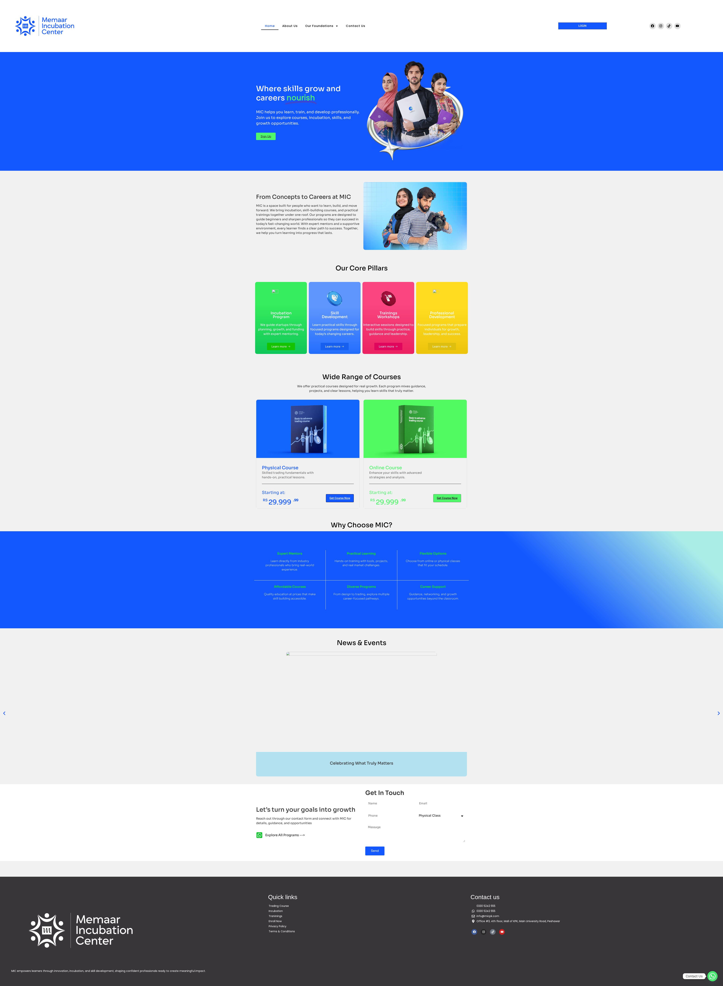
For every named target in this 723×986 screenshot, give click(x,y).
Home (270, 26)
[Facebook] (652, 26)
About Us (290, 26)
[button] (4, 713)
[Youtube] (677, 26)
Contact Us (355, 26)
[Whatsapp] (712, 976)
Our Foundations (319, 26)
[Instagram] (661, 26)
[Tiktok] (669, 26)
